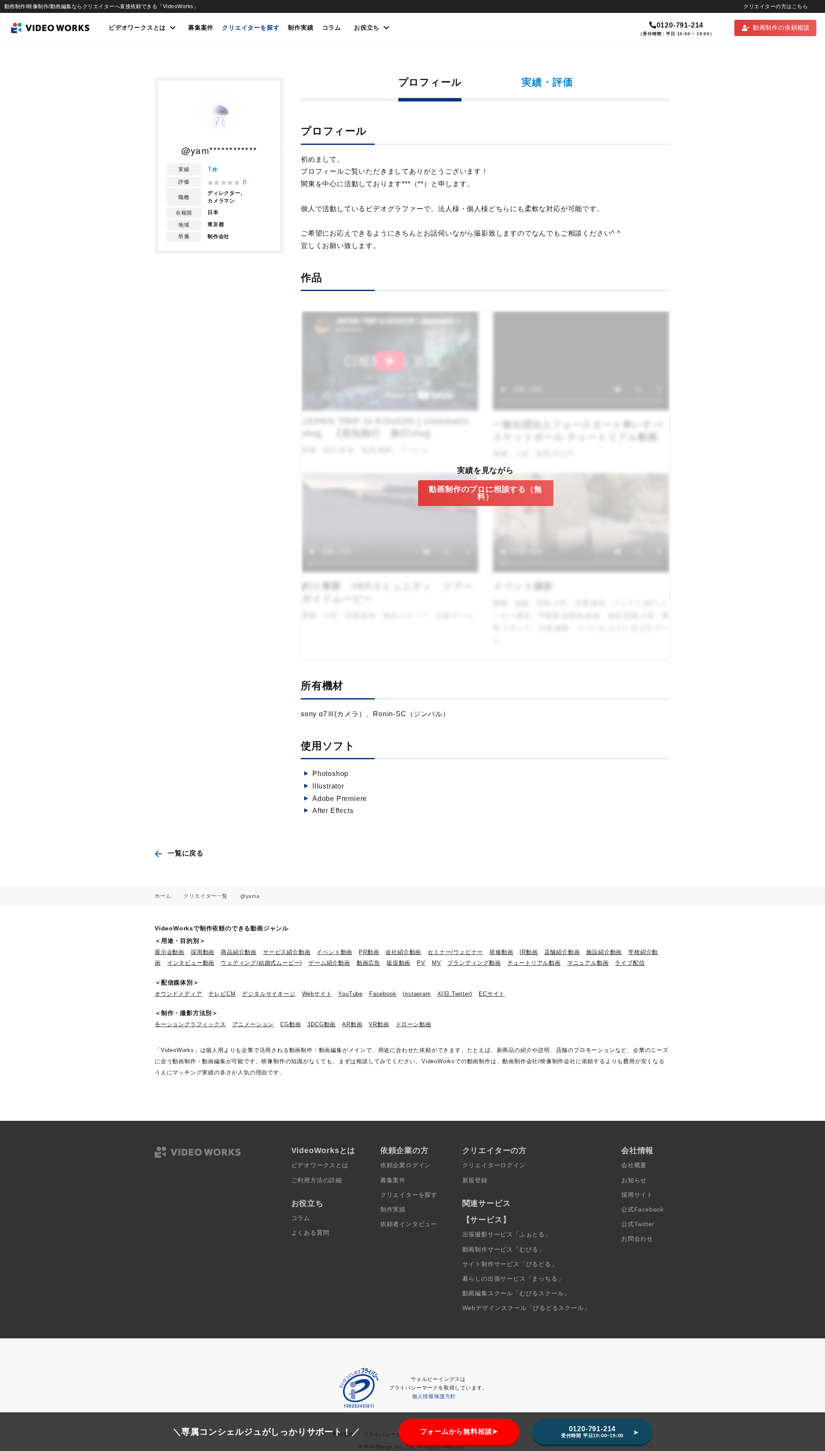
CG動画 (290, 1024)
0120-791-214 (680, 25)
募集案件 (201, 28)
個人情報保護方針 (434, 1396)
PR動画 (369, 952)
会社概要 (634, 1165)
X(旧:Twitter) (455, 994)
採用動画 (202, 952)
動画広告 (368, 963)
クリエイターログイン (494, 1165)
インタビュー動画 (190, 963)
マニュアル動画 (588, 963)
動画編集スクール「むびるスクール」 (516, 1293)
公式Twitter (637, 1224)
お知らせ (634, 1180)
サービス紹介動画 (286, 952)
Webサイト (317, 994)
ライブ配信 (630, 963)
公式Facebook (642, 1209)
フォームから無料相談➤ (459, 1431)
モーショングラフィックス (190, 1024)
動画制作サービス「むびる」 (503, 1249)
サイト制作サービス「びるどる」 (510, 1264)
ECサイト (492, 994)
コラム (331, 28)
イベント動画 (334, 952)
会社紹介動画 (403, 952)
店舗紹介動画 (562, 952)
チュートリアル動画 (534, 963)
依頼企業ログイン (405, 1165)
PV (421, 963)
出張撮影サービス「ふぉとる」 (506, 1234)
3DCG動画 (321, 1024)
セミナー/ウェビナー (455, 952)
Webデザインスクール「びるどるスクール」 (526, 1308)
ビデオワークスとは (319, 1165)
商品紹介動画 (239, 952)
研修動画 (501, 952)
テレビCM (221, 994)
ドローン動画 (413, 1024)
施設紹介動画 (604, 952)
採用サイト (637, 1195)
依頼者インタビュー (408, 1224)
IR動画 (528, 952)
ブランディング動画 (474, 963)
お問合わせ (637, 1239)
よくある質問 (310, 1233)
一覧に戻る (186, 853)
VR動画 (379, 1024)
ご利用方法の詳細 (316, 1180)
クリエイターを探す (250, 28)
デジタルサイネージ (268, 994)
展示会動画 (169, 952)
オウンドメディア (178, 994)
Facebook (382, 994)
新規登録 (475, 1180)
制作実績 (300, 28)
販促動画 (398, 963)
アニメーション (253, 1024)
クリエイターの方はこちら (775, 6)
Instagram (417, 994)
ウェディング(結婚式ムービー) (261, 963)
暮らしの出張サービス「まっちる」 (513, 1279)
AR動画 (352, 1024)
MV (436, 963)
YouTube (350, 994)
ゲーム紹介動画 (329, 963)
